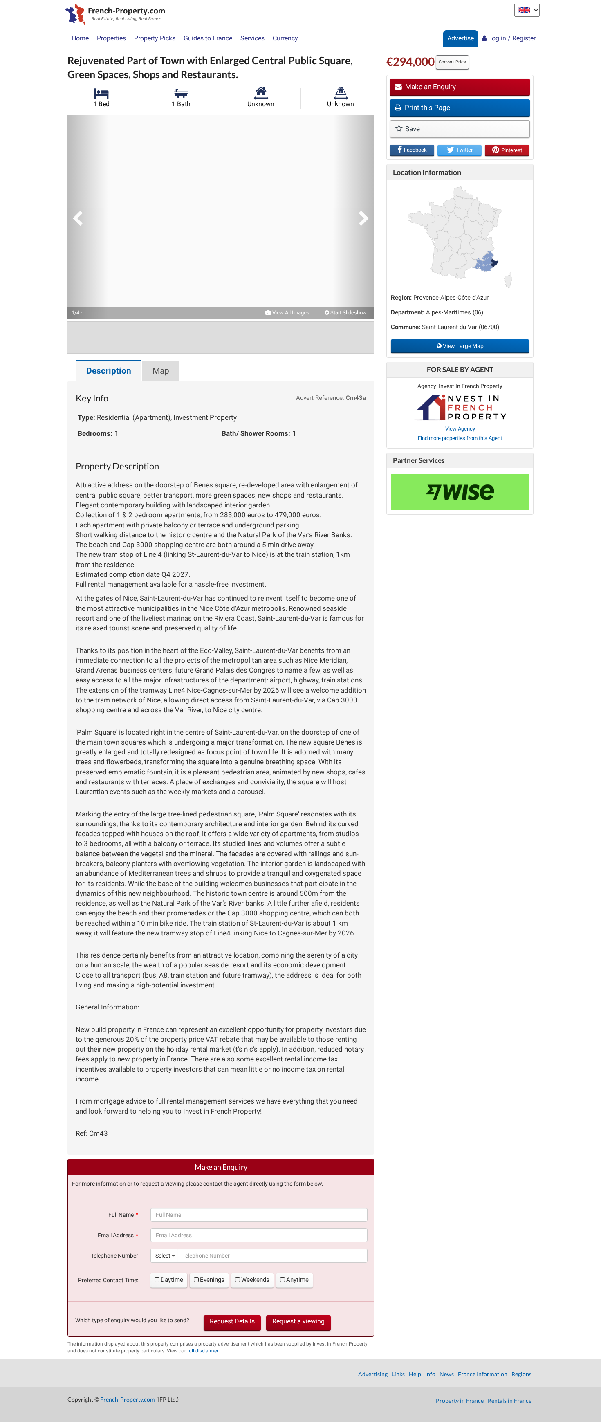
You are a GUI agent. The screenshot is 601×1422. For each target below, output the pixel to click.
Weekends (255, 1279)
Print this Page (426, 107)
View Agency (460, 429)
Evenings (212, 1279)
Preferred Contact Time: (108, 1280)
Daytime (172, 1279)
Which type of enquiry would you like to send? (132, 1320)
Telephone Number (114, 1255)
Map (160, 371)
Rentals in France (509, 1400)
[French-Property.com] (113, 15)
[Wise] (460, 492)
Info (430, 1373)
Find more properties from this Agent (460, 438)
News (447, 1373)
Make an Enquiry (430, 87)
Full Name (121, 1214)
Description (108, 371)
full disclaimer (202, 1351)
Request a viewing (298, 1321)
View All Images (290, 313)
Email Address (116, 1235)
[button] (87, 217)
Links (398, 1373)
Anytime (297, 1279)
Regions (521, 1373)
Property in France (460, 1400)
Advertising (373, 1373)
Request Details (232, 1321)
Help (415, 1373)
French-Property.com (127, 1399)
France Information (482, 1373)
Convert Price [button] (452, 62)
